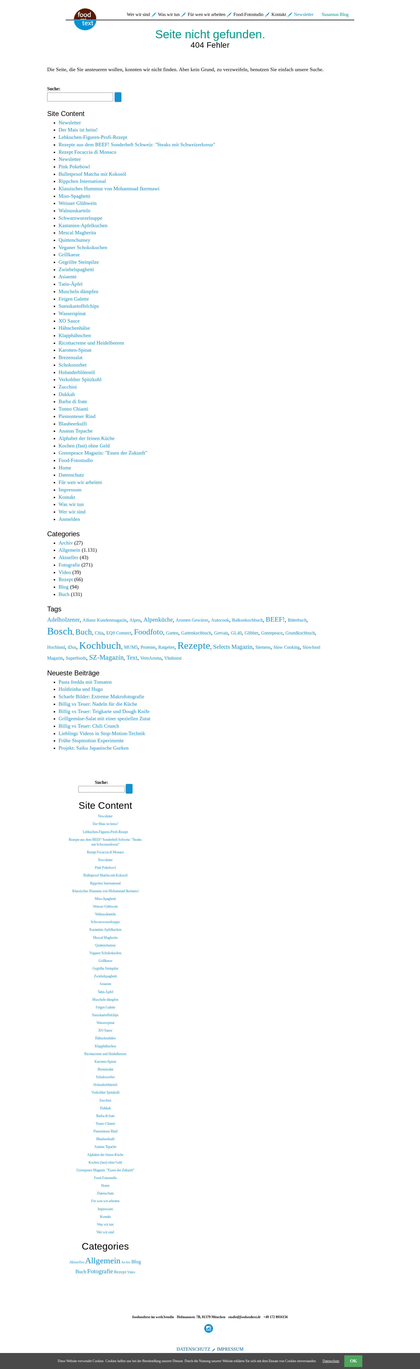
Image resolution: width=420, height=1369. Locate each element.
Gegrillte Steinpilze (79, 262)
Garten (172, 633)
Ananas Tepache (76, 431)
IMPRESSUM (230, 1349)
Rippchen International (82, 181)
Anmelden (69, 519)
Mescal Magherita (77, 232)
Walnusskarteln (74, 210)
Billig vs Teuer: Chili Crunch (89, 726)
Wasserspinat (72, 313)
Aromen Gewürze (192, 620)
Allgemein (69, 550)
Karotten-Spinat (75, 350)
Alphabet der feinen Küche (87, 438)
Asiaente (68, 276)
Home (65, 468)
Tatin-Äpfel (71, 284)
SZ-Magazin (106, 657)
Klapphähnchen (75, 335)
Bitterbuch (297, 620)
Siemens (263, 647)
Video (65, 572)
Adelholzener (63, 619)
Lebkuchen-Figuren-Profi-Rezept (93, 137)
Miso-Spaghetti (74, 196)
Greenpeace (272, 633)
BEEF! (275, 619)
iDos (72, 647)
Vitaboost (172, 658)
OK (353, 1360)
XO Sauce (69, 321)
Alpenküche (158, 619)
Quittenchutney (74, 240)
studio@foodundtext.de (244, 1317)
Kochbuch (100, 645)
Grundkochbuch (300, 633)
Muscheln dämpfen (78, 291)
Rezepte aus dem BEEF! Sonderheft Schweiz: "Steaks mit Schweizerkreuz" (137, 144)
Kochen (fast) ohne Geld (84, 446)
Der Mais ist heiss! (78, 130)
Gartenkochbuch (196, 633)
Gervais (221, 633)
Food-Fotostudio (248, 14)
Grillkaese (69, 254)
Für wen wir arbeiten (206, 14)
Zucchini (68, 387)
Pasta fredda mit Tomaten (85, 682)
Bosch (60, 631)
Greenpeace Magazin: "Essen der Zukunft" (103, 453)
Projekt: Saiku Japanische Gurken (94, 748)
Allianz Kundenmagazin (105, 620)
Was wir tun (169, 14)
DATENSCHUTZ (193, 1349)
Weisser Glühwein (78, 203)
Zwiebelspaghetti (76, 269)
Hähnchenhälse (74, 328)
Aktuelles (68, 557)
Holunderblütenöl (77, 372)
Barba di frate (73, 401)
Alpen (135, 620)
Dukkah (67, 394)
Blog (64, 587)
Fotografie (69, 565)
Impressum (70, 490)
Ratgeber (166, 647)
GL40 (236, 633)
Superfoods (76, 658)
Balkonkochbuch (247, 620)
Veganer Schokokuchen (83, 247)
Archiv (66, 543)
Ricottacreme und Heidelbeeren (91, 343)
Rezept (66, 579)
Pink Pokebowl (74, 166)
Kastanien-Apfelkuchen (83, 225)
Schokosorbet (73, 365)
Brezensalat (71, 357)
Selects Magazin (233, 646)
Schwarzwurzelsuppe (80, 218)
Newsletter (303, 14)
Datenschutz (71, 475)
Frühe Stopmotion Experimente (91, 740)
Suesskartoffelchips (79, 306)
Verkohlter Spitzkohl (80, 379)
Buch (64, 594)
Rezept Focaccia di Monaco (87, 152)
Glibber (251, 633)
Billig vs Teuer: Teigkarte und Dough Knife (104, 711)
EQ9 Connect (118, 633)
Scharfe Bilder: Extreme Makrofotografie (101, 696)
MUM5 (131, 647)
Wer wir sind (138, 14)
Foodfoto (148, 632)
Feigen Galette (74, 299)
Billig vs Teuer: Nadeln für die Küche (98, 704)
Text (132, 657)
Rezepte (193, 645)
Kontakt (278, 14)
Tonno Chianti (73, 409)
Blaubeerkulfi (73, 424)
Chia (99, 633)
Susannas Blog (335, 14)
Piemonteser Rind (77, 416)
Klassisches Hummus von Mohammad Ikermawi (109, 188)
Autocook (220, 620)
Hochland (56, 647)
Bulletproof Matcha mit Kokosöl (92, 174)
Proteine (148, 647)
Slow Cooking (286, 647)
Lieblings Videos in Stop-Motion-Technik (102, 733)
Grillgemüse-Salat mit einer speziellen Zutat (104, 718)
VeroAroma (150, 658)
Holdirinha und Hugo (81, 689)
